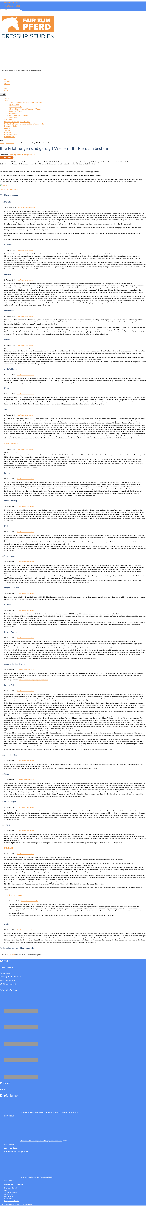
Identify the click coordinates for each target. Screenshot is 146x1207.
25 (34, 154)
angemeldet (11, 955)
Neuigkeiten (28, 154)
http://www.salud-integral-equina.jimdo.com (33, 680)
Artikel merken (6, 157)
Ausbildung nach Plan (16, 154)
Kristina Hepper (11, 848)
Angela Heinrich (11, 444)
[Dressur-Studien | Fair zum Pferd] (73, 41)
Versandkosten (13, 1148)
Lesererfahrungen (12, 189)
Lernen (2, 189)
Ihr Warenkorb (12, 6)
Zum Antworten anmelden (26, 207)
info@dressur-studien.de (8, 984)
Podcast (2, 1089)
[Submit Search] (21, 10)
